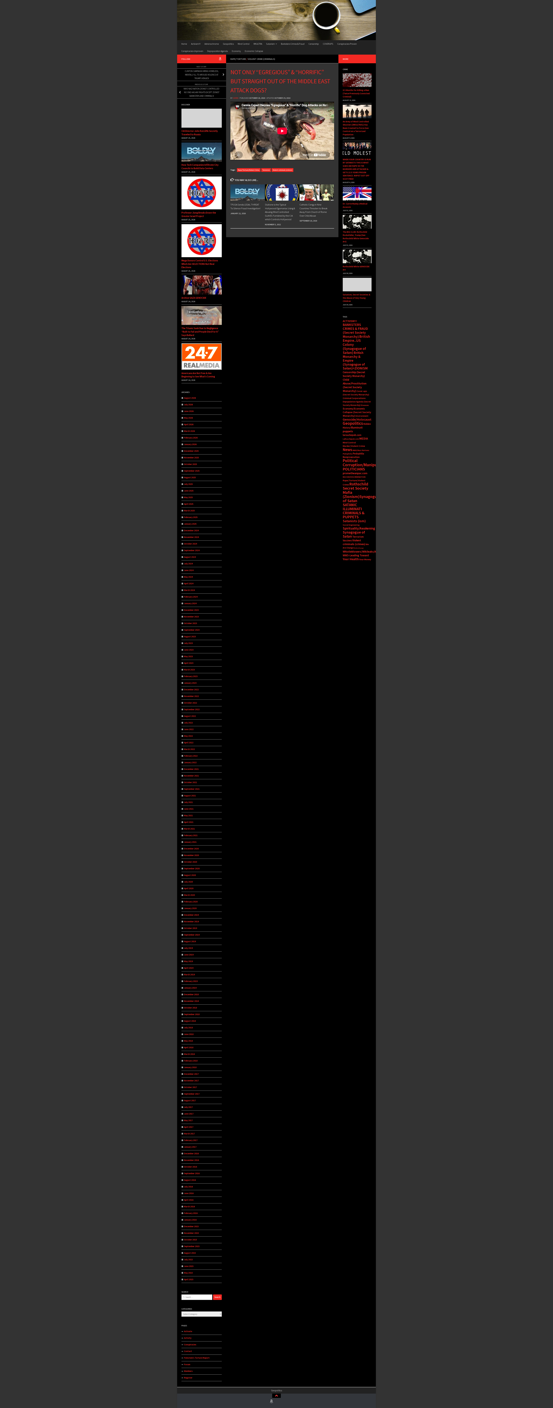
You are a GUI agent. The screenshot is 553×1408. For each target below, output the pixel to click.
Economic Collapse (254, 51)
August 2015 (190, 1253)
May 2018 (188, 1040)
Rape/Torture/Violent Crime (249, 170)
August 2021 (190, 795)
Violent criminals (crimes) (282, 170)
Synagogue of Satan (354, 534)
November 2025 (191, 457)
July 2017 (188, 1107)
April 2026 (188, 424)
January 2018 (190, 1067)
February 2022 (191, 755)
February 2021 (191, 835)
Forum (187, 1364)
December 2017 (191, 1074)
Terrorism (266, 170)
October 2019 (190, 928)
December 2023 (191, 610)
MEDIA (363, 438)
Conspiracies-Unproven (192, 51)
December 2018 (191, 994)
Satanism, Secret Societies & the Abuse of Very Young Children (356, 297)
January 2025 (190, 523)
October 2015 (190, 1239)
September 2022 (192, 709)
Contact (188, 1351)
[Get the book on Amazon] (220, 59)
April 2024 (188, 583)
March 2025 (189, 510)
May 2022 (188, 736)
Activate (188, 1331)
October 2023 (190, 623)
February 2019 (191, 981)
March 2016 (189, 1206)
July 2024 (188, 563)
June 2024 (189, 570)
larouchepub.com (352, 435)
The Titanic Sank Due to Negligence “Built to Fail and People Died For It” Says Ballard (200, 332)
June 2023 (189, 649)
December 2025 (191, 451)
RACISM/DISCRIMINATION (354, 477)
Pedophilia (347, 453)
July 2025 (188, 484)
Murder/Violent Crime (354, 446)
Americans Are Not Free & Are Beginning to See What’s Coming (198, 375)
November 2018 (191, 1001)
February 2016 (191, 1213)
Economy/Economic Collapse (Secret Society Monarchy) (357, 412)
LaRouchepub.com (351, 439)
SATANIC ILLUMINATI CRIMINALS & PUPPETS (353, 510)
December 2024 (191, 530)
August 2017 (190, 1100)
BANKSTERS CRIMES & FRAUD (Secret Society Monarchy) (355, 330)
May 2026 (188, 417)
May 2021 (188, 815)
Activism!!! (195, 43)
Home (184, 43)
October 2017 (190, 1087)
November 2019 (191, 921)
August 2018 (190, 1021)
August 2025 (190, 477)
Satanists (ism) (354, 521)
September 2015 (192, 1246)
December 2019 (191, 914)
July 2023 (188, 643)
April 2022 (188, 742)
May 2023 (188, 656)
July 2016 (188, 1186)
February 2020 (191, 901)
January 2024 (190, 603)
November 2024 (191, 537)
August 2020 (190, 875)
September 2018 (192, 1014)
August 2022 (190, 716)
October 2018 (190, 1007)
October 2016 (190, 1166)
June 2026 (189, 411)
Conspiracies (190, 1344)
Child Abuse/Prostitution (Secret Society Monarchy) (355, 385)
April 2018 (188, 1047)
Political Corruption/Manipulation (365, 462)
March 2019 (189, 974)
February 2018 (191, 1060)
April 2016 (188, 1200)
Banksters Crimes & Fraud (292, 43)
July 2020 (188, 881)
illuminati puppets (353, 429)
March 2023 (189, 669)
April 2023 (188, 663)
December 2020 (191, 848)
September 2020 (192, 868)
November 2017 (191, 1080)
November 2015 (191, 1233)
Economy (236, 51)
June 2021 (189, 808)
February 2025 (191, 517)
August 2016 (190, 1180)
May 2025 (188, 497)
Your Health (351, 559)
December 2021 (191, 769)
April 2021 (188, 822)
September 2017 (192, 1093)
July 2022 (188, 722)
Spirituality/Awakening (359, 528)
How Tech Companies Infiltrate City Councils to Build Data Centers (199, 166)
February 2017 (191, 1140)
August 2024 (190, 557)
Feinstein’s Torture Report (197, 1357)
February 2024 (191, 596)
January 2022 (190, 762)
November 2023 (191, 616)
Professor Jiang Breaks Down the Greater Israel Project (198, 214)
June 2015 (189, 1266)
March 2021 (189, 828)
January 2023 (190, 683)
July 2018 (188, 1027)
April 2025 (188, 504)
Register (188, 1377)
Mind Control (244, 43)
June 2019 (189, 954)
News (347, 449)
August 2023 (190, 636)
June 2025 (189, 490)
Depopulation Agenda (217, 51)
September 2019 (192, 934)
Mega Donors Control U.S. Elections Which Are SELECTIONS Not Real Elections (199, 264)
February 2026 (191, 437)
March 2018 (189, 1054)
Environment (362, 416)
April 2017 (188, 1127)
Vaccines (347, 540)
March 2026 (189, 431)
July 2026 (188, 404)
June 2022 (189, 729)
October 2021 (190, 782)
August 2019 (190, 941)
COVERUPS (328, 43)
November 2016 (191, 1160)
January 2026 (190, 444)
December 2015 (191, 1226)
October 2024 (190, 543)
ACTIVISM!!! (350, 321)
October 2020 (190, 861)
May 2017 (188, 1120)
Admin (235, 98)
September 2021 (192, 789)
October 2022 (190, 702)
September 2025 (192, 470)
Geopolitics (228, 43)
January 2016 (190, 1219)
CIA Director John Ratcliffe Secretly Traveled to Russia (199, 132)
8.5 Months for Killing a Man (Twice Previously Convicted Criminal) (356, 93)
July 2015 (188, 1259)
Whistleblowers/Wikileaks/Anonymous (366, 551)
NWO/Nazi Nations (361, 450)
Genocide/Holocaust (357, 419)
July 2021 (188, 802)
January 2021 (190, 842)
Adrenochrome (211, 43)
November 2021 (191, 775)
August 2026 (190, 398)
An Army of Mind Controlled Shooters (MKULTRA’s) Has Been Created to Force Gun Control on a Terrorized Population (356, 128)
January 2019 (190, 987)
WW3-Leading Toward (356, 555)
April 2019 (188, 968)
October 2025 (190, 464)
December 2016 (191, 1153)
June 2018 (189, 1034)
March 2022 (189, 749)
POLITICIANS (354, 469)
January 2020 (190, 908)
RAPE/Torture (238, 58)
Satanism (270, 43)
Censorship (313, 43)
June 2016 (189, 1193)
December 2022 (191, 689)
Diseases (365, 405)
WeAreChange (359, 548)
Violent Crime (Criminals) (261, 58)
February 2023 (191, 676)
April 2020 (188, 888)
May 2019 (188, 961)
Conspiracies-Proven (347, 43)
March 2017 (189, 1133)
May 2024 (188, 576)
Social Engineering (351, 525)
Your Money (365, 559)
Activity (187, 1338)
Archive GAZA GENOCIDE (193, 297)
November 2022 (191, 696)
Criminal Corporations (354, 398)
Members (188, 1371)
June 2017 (189, 1113)
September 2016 (192, 1173)
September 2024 (192, 550)
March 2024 (189, 590)
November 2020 (191, 855)
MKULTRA (258, 43)
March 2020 (189, 895)
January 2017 (190, 1146)
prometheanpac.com (355, 473)
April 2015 (188, 1279)
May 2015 (188, 1272)
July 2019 (188, 948)
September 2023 (192, 629)
